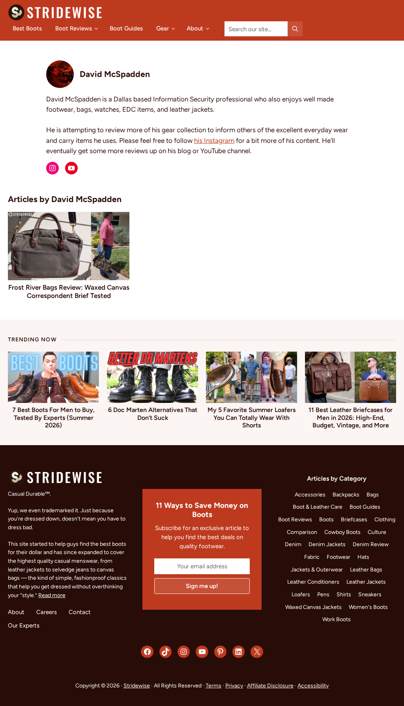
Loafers (301, 594)
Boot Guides (365, 506)
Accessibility (313, 685)
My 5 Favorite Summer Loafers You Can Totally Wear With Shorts (252, 417)
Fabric (312, 556)
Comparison (302, 532)
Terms (213, 685)
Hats (363, 556)
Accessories (310, 494)
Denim (293, 544)
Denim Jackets (327, 544)
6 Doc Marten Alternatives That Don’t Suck (152, 413)
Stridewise (136, 685)
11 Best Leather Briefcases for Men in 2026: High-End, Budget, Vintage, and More (351, 417)
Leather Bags (366, 569)
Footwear (338, 556)
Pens (323, 594)
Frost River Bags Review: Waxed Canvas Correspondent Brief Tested (68, 291)
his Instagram (214, 140)
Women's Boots (368, 606)
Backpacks (346, 494)
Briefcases (354, 519)
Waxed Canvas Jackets (313, 606)
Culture (377, 532)
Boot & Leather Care (317, 506)
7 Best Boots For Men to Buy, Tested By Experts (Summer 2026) (53, 417)
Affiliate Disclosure (270, 685)
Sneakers (370, 594)
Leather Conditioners (313, 581)
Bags (373, 494)
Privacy (234, 685)
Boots (326, 519)
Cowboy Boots (342, 532)
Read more (51, 595)
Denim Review (371, 544)
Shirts (344, 594)
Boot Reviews (295, 519)
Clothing (384, 519)
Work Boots (336, 619)
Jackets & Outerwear (317, 569)
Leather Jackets (366, 581)
